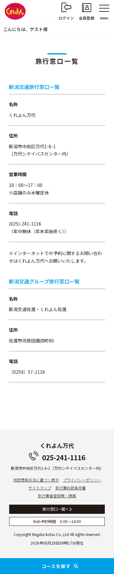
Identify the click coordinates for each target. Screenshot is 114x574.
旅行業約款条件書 (70, 487)
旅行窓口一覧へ (55, 509)
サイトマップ (39, 487)
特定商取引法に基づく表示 (36, 479)
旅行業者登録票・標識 (57, 495)
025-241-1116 (63, 457)
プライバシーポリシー (82, 479)
